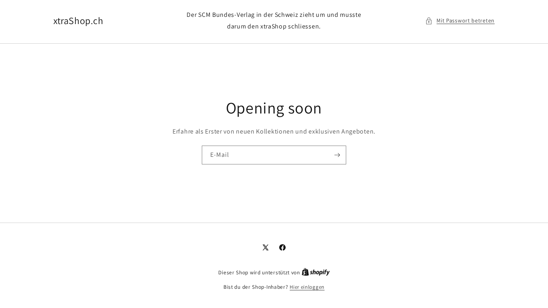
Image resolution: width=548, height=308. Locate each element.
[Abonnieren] (337, 155)
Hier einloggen (307, 287)
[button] (460, 21)
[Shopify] (316, 272)
